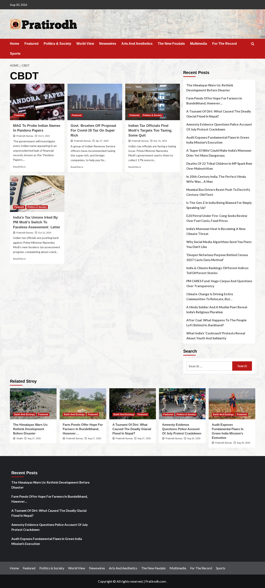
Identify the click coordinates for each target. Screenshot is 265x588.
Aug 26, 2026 (193, 438)
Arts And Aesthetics (137, 43)
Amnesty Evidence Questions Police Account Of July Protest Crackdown (219, 126)
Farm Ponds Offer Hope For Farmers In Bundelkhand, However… (214, 100)
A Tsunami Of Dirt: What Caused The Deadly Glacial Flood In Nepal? (218, 113)
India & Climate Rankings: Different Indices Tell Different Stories (217, 270)
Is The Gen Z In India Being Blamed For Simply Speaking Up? (219, 205)
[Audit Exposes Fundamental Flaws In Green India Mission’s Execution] (232, 403)
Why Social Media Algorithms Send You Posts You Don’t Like (219, 244)
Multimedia (198, 43)
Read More (19, 166)
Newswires (107, 43)
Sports (15, 53)
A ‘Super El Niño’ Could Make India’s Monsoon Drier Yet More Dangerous (218, 153)
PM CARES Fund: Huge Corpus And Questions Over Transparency (219, 283)
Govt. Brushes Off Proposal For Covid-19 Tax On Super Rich (93, 131)
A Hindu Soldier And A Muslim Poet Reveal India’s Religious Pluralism (216, 309)
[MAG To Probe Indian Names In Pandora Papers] (37, 102)
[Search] (252, 44)
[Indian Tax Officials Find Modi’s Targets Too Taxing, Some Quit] (152, 102)
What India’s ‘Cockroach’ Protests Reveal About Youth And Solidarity (215, 335)
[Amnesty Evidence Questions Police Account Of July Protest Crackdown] (182, 403)
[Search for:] (209, 366)
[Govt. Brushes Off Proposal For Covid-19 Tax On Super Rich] (94, 102)
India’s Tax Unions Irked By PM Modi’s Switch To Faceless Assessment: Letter (36, 222)
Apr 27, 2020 (102, 141)
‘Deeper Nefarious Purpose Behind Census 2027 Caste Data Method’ (217, 257)
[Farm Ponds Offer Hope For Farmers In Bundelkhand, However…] (83, 403)
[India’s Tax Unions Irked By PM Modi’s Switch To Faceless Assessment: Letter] (37, 193)
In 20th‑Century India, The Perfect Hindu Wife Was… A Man (216, 179)
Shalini (19, 438)
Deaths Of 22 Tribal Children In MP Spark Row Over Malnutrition (219, 166)
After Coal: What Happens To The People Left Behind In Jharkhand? (216, 322)
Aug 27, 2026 (34, 438)
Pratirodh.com (155, 581)
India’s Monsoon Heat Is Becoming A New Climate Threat (216, 231)
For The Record (224, 43)
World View (85, 43)
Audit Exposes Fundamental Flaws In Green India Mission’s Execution (217, 140)
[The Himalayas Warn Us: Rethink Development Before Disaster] (33, 403)
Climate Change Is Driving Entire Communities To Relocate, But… (209, 296)
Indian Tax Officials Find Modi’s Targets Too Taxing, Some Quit (150, 131)
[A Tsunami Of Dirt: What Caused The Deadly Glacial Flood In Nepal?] (132, 403)
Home (14, 43)
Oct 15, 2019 (44, 232)
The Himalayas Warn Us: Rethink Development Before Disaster (209, 87)
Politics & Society (57, 43)
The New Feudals (171, 43)
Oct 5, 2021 (44, 136)
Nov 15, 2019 (160, 141)
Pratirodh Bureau (24, 136)
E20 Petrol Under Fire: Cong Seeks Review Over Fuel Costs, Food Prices (216, 218)
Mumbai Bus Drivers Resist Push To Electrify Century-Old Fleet (218, 192)
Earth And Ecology (24, 414)
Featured (31, 43)
